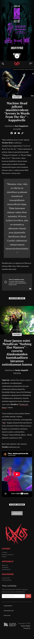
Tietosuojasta (6, 580)
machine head (17, 298)
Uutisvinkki (6, 578)
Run (4, 423)
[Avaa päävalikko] (30, 64)
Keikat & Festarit (7, 554)
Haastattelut (6, 569)
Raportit (5, 565)
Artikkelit (5, 567)
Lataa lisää (17, 513)
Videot (4, 556)
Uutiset (17, 97)
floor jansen (17, 505)
